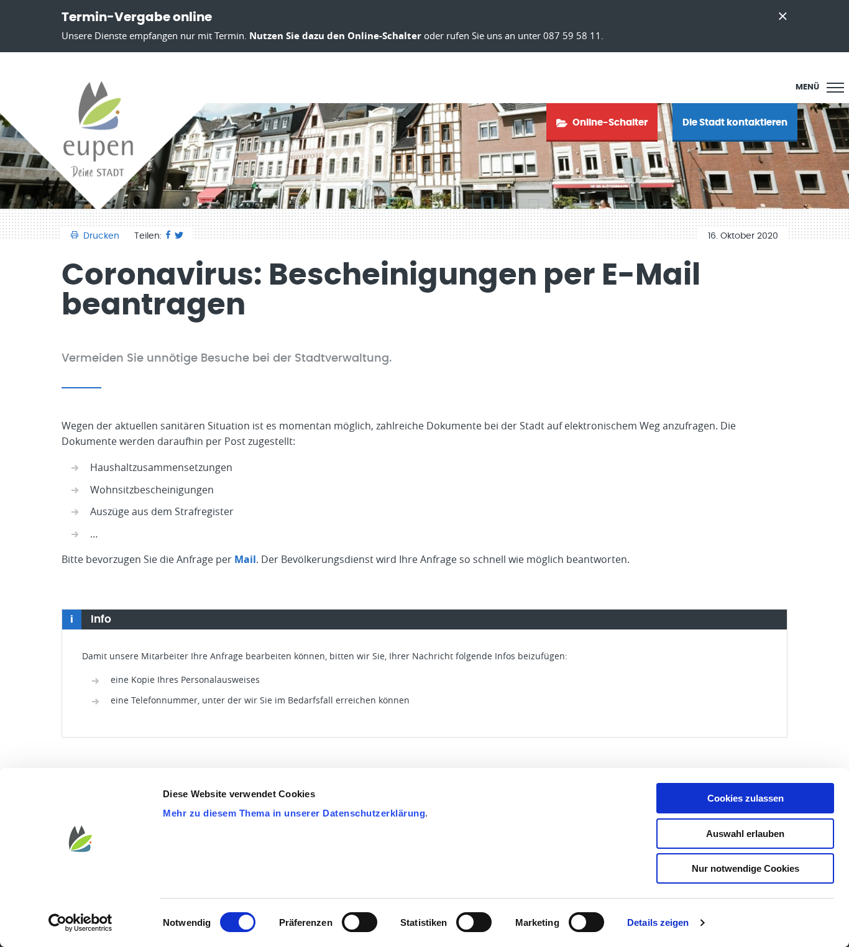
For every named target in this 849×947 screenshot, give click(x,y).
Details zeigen (658, 922)
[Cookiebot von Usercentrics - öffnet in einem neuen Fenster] (80, 922)
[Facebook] (168, 236)
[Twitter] (179, 236)
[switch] (359, 922)
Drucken (101, 236)
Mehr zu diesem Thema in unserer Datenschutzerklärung (294, 813)
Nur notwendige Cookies (745, 868)
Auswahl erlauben (745, 833)
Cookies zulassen (745, 798)
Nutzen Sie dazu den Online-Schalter (335, 35)
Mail (245, 559)
